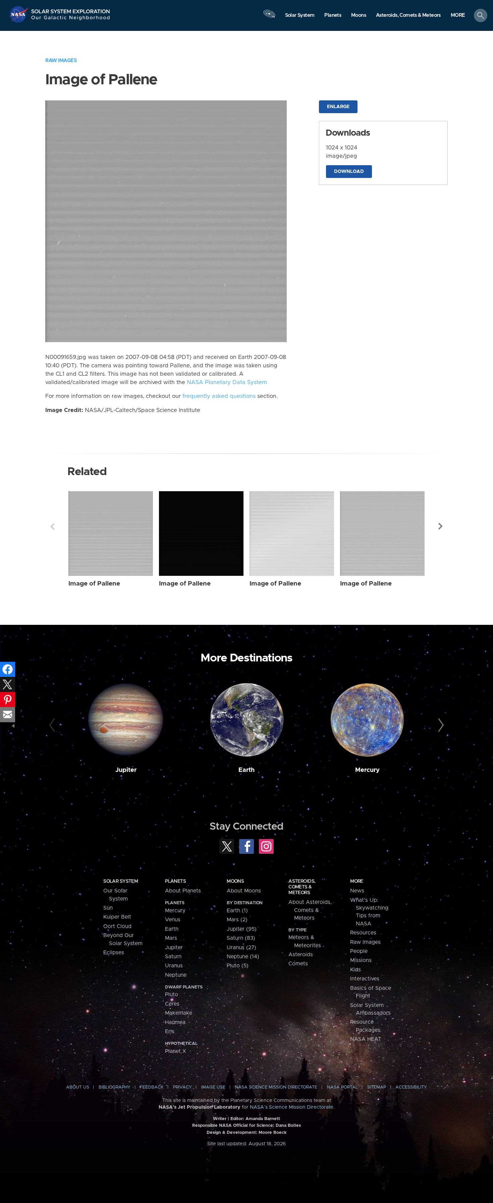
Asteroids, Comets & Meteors (301, 887)
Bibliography (114, 1087)
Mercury (367, 770)
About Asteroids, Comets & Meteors (310, 910)
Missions (361, 960)
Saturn (173, 956)
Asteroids (300, 954)
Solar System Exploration (71, 9)
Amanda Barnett (262, 1119)
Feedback (151, 1087)
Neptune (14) (243, 956)
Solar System (120, 881)
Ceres (172, 1004)
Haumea (175, 1022)
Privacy (182, 1087)
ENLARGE (338, 106)
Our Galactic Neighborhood (71, 19)
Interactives (364, 978)
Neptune (175, 975)
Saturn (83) (241, 938)
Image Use (213, 1087)
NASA (19, 14)
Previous (52, 526)
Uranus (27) (241, 947)
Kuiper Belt (117, 917)
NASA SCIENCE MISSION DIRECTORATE (276, 1087)
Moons (235, 881)
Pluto (171, 994)
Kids (355, 969)
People (359, 951)
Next (441, 526)
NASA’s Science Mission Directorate (291, 1107)
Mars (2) (237, 919)
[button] (458, 16)
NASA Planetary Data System (227, 382)
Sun (108, 908)
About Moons (244, 890)
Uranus (174, 965)
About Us (77, 1087)
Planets (175, 881)
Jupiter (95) (242, 929)
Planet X (175, 1051)
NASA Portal (342, 1087)
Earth (246, 770)
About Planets (183, 890)
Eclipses (113, 952)
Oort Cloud (117, 926)
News (357, 890)
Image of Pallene (94, 584)
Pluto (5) (238, 965)
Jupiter (125, 770)
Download (349, 171)
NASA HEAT (365, 1039)
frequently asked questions (219, 396)
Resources (363, 932)
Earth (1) (237, 910)
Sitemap (376, 1087)
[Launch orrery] (269, 17)
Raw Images (61, 60)
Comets (298, 963)
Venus (172, 919)
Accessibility (411, 1087)
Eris (169, 1031)
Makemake (178, 1013)
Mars (171, 938)
